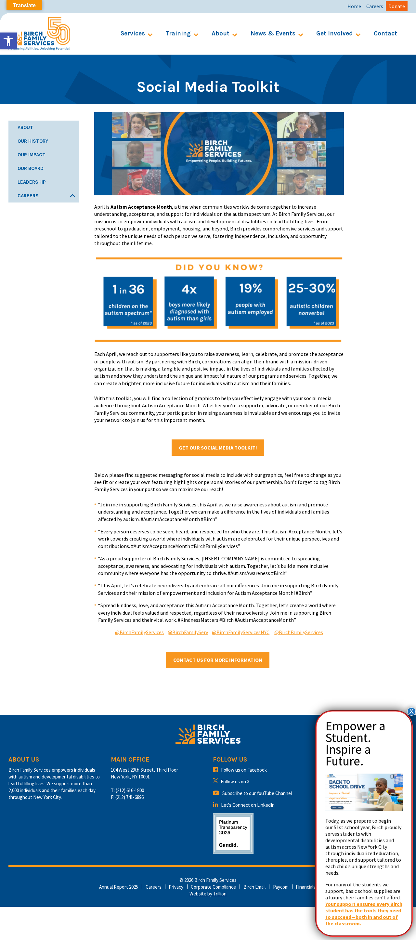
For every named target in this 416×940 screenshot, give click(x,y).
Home (354, 6)
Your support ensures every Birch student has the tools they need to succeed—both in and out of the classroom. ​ (363, 914)
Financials (306, 886)
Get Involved (334, 33)
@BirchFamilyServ (188, 632)
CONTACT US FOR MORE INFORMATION (217, 660)
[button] (8, 41)
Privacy (176, 886)
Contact (385, 33)
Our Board (31, 168)
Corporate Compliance (213, 886)
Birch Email (254, 886)
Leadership (32, 182)
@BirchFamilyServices (139, 632)
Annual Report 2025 (118, 886)
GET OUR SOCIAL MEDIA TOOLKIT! (218, 447)
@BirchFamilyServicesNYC (240, 632)
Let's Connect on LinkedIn (248, 805)
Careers (374, 6)
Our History (33, 141)
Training (178, 33)
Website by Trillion (208, 894)
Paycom (281, 886)
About (220, 33)
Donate (396, 6)
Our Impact (32, 155)
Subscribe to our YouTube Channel (257, 793)
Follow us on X (235, 781)
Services (133, 33)
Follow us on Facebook (244, 770)
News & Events (273, 33)
